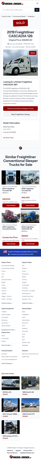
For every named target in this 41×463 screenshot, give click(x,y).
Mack (23, 312)
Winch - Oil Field (6, 299)
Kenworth (25, 323)
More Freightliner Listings (20, 114)
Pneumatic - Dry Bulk (28, 291)
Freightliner (31, 16)
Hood (3, 335)
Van (23, 265)
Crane (3, 285)
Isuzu (23, 334)
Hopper (24, 282)
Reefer (24, 277)
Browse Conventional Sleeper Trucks (20, 108)
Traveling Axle (26, 293)
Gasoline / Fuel (26, 299)
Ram (23, 337)
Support (18, 450)
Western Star (26, 342)
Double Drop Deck (27, 296)
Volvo (23, 317)
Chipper (4, 293)
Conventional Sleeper (19, 16)
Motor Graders (6, 326)
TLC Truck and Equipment (9, 359)
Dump (3, 271)
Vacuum (4, 291)
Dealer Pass (25, 356)
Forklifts (4, 312)
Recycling (4, 320)
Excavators (5, 317)
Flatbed (24, 268)
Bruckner (4, 354)
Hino (23, 340)
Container (25, 288)
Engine (4, 341)
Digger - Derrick (6, 296)
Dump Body (5, 338)
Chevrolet (25, 331)
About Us (10, 450)
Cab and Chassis (6, 279)
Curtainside (25, 285)
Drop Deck (25, 274)
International (26, 320)
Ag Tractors (5, 323)
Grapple (4, 288)
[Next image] (18, 177)
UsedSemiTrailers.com (27, 453)
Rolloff (3, 282)
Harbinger (25, 345)
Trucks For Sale (6, 16)
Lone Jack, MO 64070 (15, 44)
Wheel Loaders (6, 314)
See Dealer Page (8, 137)
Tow (3, 274)
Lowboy (24, 279)
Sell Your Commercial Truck (30, 354)
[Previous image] (3, 177)
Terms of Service (12, 453)
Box (3, 277)
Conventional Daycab (8, 268)
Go (37, 10)
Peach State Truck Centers (9, 356)
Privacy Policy (27, 450)
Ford (23, 326)
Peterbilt (24, 328)
